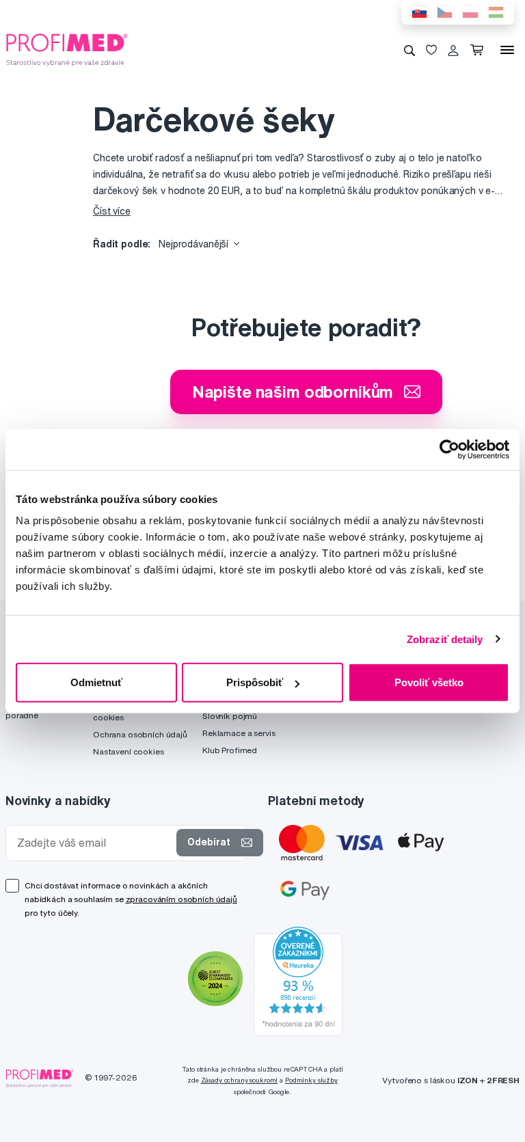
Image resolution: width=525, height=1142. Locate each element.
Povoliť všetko (428, 682)
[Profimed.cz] (67, 49)
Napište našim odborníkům (293, 391)
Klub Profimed (229, 750)
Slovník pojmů (229, 715)
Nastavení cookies (128, 751)
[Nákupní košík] (479, 50)
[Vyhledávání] (409, 50)
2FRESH (503, 1080)
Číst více (112, 211)
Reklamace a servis (238, 733)
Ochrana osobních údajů (140, 734)
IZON (467, 1080)
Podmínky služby (311, 1080)
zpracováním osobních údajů (181, 899)
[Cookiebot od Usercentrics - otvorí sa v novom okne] (449, 449)
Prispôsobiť (254, 682)
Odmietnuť (96, 682)
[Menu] (507, 50)
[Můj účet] (453, 50)
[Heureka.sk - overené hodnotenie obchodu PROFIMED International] (298, 980)
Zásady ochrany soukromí (239, 1080)
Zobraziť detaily (445, 638)
